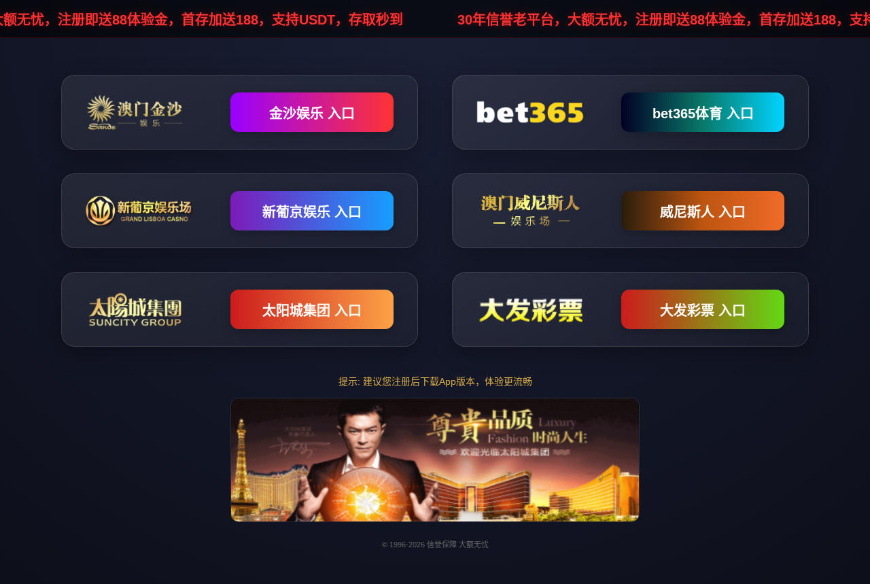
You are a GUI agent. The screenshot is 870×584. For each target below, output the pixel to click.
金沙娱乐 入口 (312, 113)
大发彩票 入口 (703, 310)
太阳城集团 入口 (312, 310)
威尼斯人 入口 (703, 212)
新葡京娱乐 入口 (312, 212)
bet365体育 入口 (703, 113)
